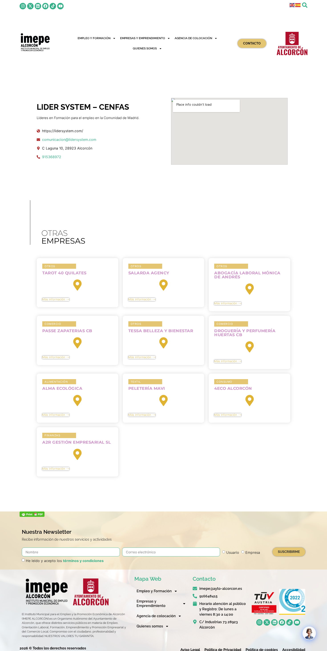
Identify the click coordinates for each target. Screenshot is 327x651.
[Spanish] (298, 4)
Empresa (252, 552)
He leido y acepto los (65, 560)
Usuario (232, 552)
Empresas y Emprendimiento (142, 38)
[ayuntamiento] (292, 43)
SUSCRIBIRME (289, 552)
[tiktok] (53, 6)
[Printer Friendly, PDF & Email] (32, 515)
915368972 (51, 157)
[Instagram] (23, 6)
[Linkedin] (38, 6)
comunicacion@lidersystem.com (69, 139)
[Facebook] (45, 6)
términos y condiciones (83, 560)
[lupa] (304, 5)
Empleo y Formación (94, 38)
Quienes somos (145, 48)
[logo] (35, 42)
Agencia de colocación (193, 38)
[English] (292, 4)
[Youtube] (60, 6)
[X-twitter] (30, 6)
